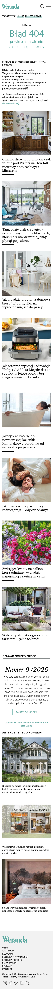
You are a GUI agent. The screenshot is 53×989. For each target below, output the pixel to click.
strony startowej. (10, 103)
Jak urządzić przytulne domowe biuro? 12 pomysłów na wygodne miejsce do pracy (26, 303)
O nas (5, 947)
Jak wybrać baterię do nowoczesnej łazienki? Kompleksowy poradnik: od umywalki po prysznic (23, 441)
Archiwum (8, 951)
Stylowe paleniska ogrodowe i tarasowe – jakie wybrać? (24, 637)
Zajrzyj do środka (26, 712)
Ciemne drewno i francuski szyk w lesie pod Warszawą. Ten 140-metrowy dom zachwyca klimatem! (26, 165)
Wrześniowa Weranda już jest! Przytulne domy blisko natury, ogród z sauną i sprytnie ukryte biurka (25, 850)
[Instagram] (5, 984)
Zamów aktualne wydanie (18, 722)
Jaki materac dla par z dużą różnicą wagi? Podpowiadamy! (25, 508)
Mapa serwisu (9, 963)
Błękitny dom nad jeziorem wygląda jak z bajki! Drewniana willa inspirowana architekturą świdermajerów (24, 789)
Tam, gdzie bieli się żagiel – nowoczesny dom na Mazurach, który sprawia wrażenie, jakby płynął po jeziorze (26, 235)
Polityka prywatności (15, 957)
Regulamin (8, 953)
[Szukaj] (42, 6)
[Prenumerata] (22, 984)
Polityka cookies (12, 960)
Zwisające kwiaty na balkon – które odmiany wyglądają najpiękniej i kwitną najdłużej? (25, 572)
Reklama (7, 966)
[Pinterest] (16, 984)
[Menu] (49, 6)
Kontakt (7, 969)
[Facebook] (10, 984)
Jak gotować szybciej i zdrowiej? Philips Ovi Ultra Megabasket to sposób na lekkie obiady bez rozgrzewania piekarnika (26, 371)
